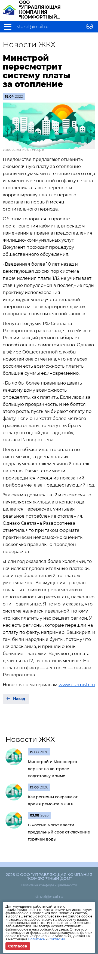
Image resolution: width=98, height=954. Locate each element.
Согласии (56, 939)
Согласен (17, 946)
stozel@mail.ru (33, 27)
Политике (36, 939)
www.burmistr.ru (77, 684)
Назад (19, 698)
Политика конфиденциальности (49, 885)
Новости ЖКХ (30, 739)
